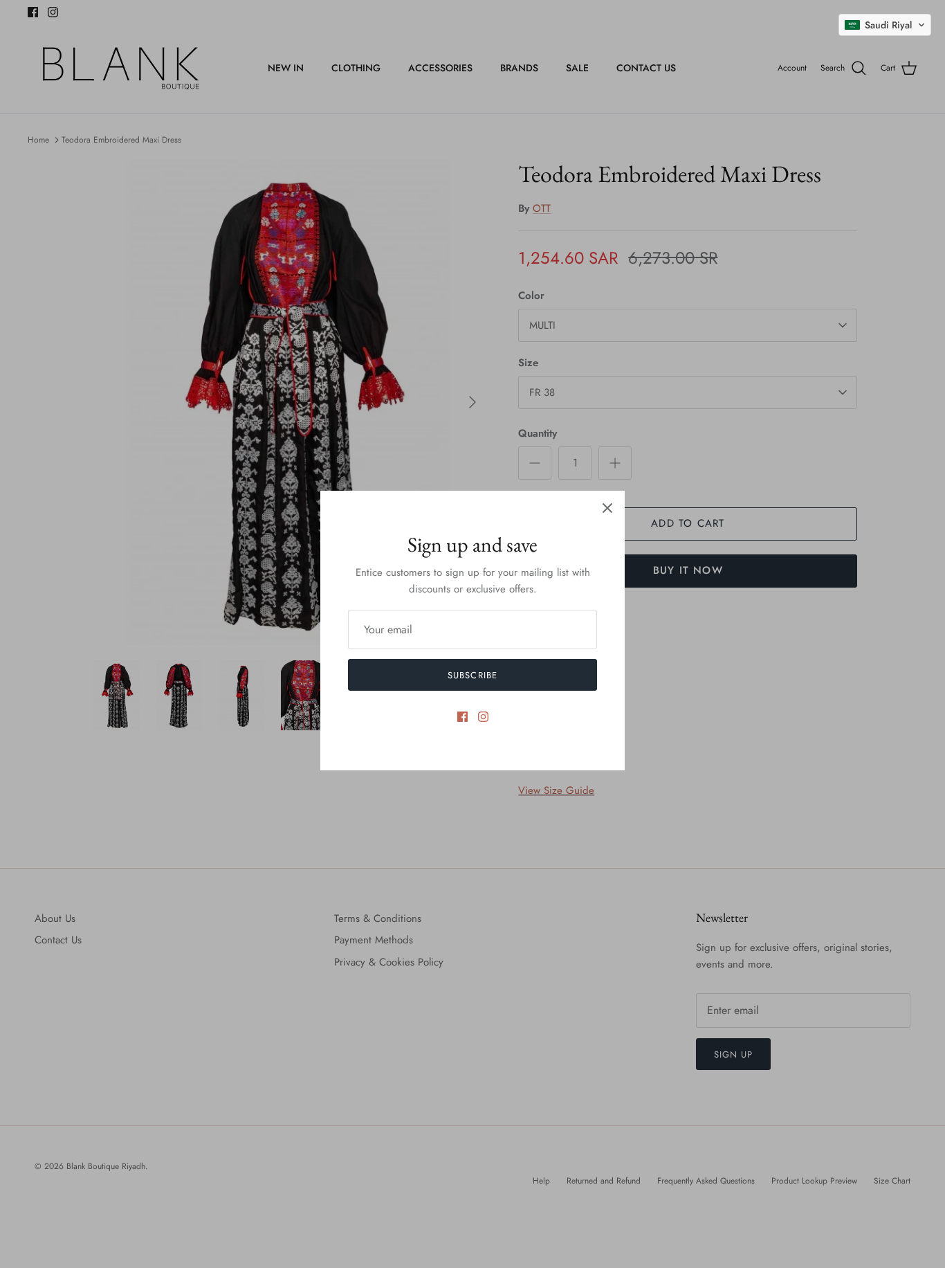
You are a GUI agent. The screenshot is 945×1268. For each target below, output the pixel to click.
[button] (884, 25)
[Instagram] (483, 717)
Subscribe (472, 675)
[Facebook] (462, 717)
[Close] (607, 508)
